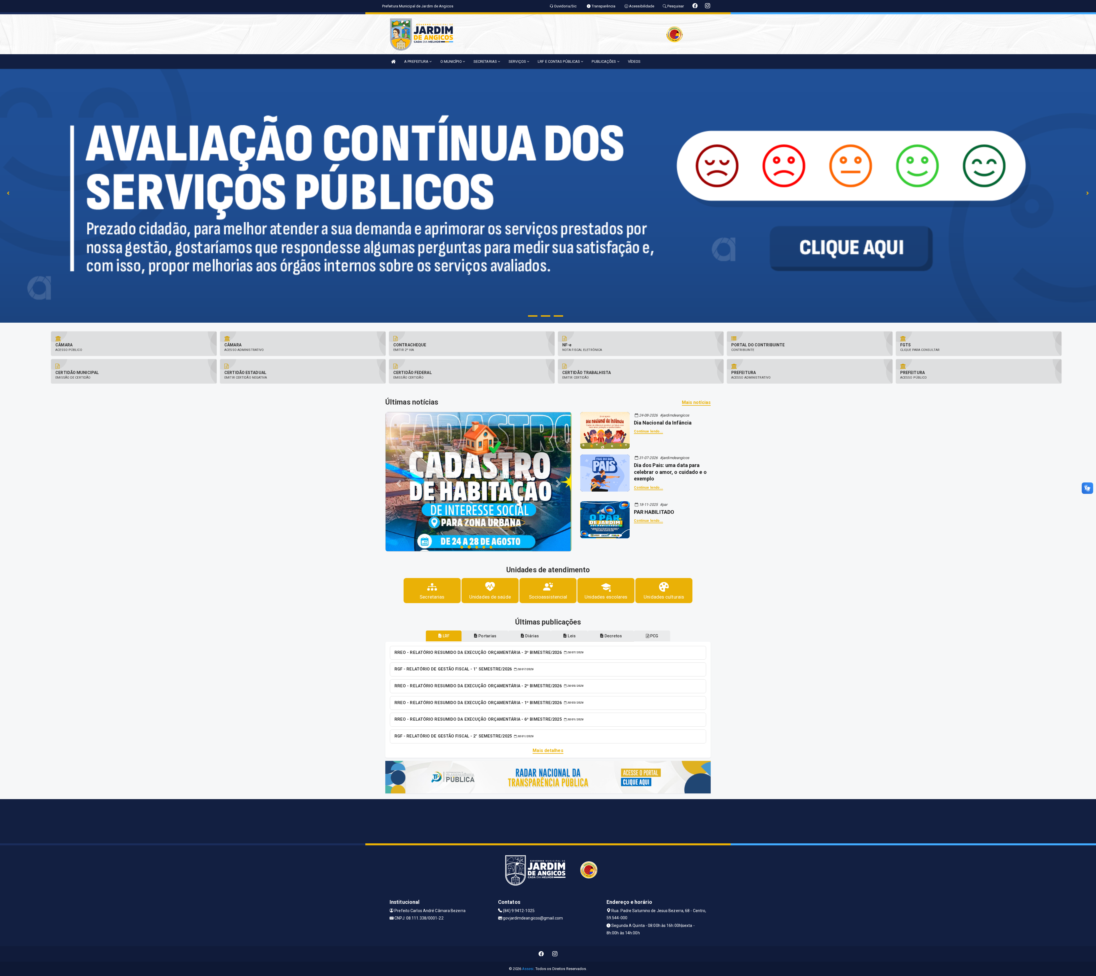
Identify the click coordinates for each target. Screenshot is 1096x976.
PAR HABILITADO (654, 512)
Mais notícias (696, 402)
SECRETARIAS (486, 61)
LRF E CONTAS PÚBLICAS (559, 61)
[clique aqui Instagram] (555, 954)
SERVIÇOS (518, 61)
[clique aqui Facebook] (541, 954)
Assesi (528, 969)
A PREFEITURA (416, 61)
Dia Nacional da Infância (663, 423)
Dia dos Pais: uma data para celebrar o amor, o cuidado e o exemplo (670, 472)
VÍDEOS (634, 61)
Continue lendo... (648, 431)
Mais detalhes (548, 750)
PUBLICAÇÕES (604, 61)
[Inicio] (393, 61)
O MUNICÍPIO (451, 61)
